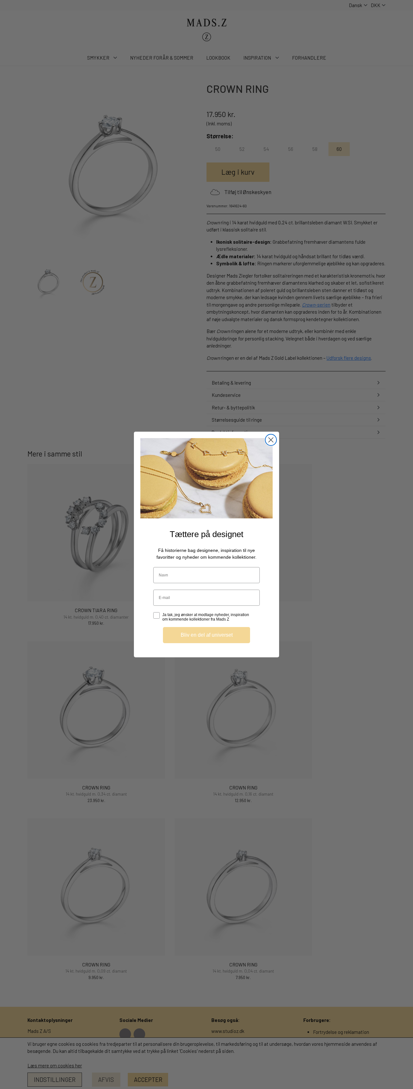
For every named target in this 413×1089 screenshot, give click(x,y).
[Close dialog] (271, 440)
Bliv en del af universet (207, 635)
